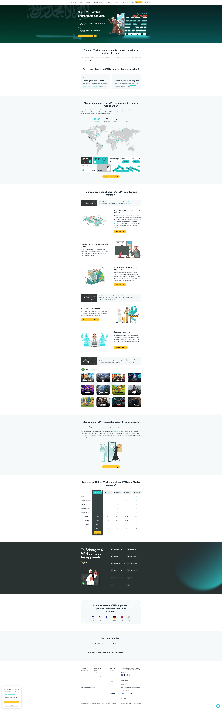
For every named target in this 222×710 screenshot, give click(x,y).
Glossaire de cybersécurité (114, 676)
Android (95, 674)
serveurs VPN (116, 111)
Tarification (80, 2)
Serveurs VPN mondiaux (110, 176)
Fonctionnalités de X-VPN (85, 670)
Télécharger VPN (116, 2)
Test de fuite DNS (120, 347)
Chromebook (96, 680)
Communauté (112, 670)
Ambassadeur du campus (114, 695)
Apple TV (95, 689)
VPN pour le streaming (84, 678)
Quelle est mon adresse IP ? (89, 319)
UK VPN (82, 695)
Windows (95, 670)
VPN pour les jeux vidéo (85, 680)
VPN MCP (96, 693)
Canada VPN (83, 693)
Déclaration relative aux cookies (10, 694)
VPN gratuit (108, 2)
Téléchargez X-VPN (97, 668)
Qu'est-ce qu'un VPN (84, 668)
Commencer (138, 2)
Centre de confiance (98, 2)
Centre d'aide (112, 672)
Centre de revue (137, 687)
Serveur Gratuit (133, 85)
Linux (95, 678)
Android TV (96, 691)
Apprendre (125, 2)
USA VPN (82, 691)
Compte (132, 2)
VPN (129, 201)
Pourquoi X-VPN (88, 2)
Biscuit (103, 703)
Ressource (111, 678)
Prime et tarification (84, 676)
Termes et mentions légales (95, 703)
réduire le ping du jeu (131, 360)
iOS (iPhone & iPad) (97, 676)
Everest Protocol (117, 431)
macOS (95, 672)
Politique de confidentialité (85, 703)
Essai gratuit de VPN (84, 674)
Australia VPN (83, 697)
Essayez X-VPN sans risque (86, 36)
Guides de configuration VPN (114, 674)
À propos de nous (112, 668)
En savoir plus (119, 231)
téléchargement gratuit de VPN (90, 86)
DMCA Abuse (108, 703)
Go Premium (97, 532)
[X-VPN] (73, 2)
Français (146, 2)
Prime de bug (114, 703)
